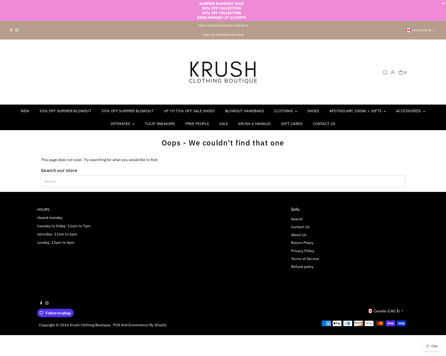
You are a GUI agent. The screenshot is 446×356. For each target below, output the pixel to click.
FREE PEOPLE (197, 123)
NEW (25, 111)
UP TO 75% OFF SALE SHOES (189, 111)
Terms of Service (305, 258)
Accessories (409, 111)
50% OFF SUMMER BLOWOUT (128, 111)
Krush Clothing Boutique (90, 325)
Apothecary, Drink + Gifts (356, 111)
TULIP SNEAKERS (160, 123)
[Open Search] (385, 72)
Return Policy (302, 242)
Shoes (313, 111)
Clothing (284, 111)
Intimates (121, 123)
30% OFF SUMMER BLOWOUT (65, 111)
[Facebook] (11, 30)
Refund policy (302, 266)
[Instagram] (17, 30)
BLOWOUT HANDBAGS (244, 111)
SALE (223, 123)
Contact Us (324, 123)
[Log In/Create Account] (393, 72)
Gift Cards (292, 123)
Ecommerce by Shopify (147, 325)
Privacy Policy (302, 250)
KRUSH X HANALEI (254, 123)
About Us (298, 234)
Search (297, 219)
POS (116, 325)
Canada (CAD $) (421, 30)
